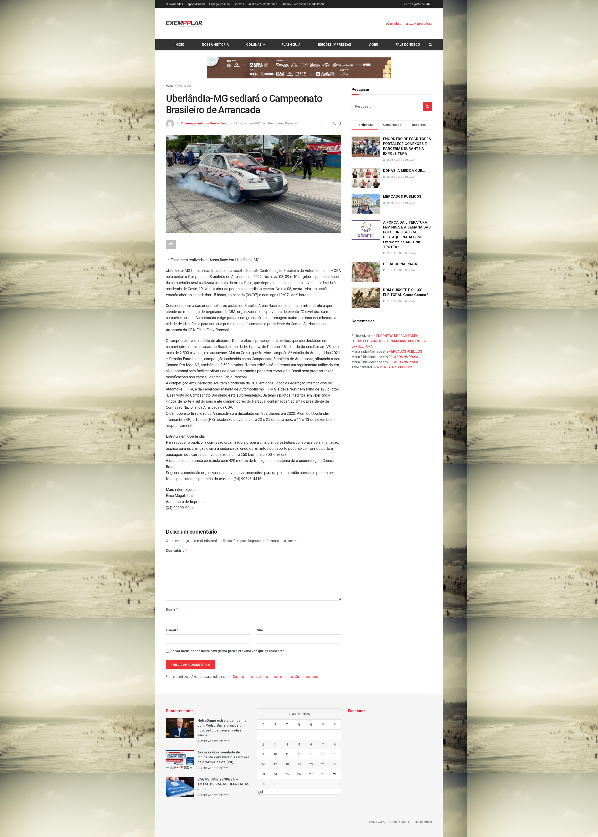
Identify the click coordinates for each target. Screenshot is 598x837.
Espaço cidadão (219, 4)
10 (275, 754)
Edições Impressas (334, 44)
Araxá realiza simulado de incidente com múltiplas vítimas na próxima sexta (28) (223, 757)
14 (322, 754)
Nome (172, 609)
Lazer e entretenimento (262, 4)
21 (322, 764)
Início (179, 44)
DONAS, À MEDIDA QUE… (404, 171)
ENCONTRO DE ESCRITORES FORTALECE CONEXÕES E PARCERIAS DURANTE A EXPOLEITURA (389, 341)
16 (263, 764)
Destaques (184, 85)
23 (263, 774)
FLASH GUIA (291, 44)
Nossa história (215, 44)
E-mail (172, 630)
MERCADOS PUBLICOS (402, 196)
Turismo (285, 4)
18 (287, 764)
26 (299, 774)
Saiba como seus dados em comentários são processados (276, 677)
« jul (260, 792)
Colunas (254, 44)
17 (275, 764)
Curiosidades (174, 4)
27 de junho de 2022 (247, 123)
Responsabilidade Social (309, 4)
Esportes (238, 4)
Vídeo (373, 44)
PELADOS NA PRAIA (400, 264)
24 (275, 774)
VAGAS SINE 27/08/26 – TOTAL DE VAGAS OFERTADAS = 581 (223, 784)
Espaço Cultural (196, 4)
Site (260, 630)
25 (287, 774)
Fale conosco (408, 44)
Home (170, 85)
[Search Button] (427, 106)
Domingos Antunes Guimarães (203, 123)
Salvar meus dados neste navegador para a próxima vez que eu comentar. (228, 651)
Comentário (177, 550)
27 (311, 774)
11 (287, 754)
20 (311, 764)
